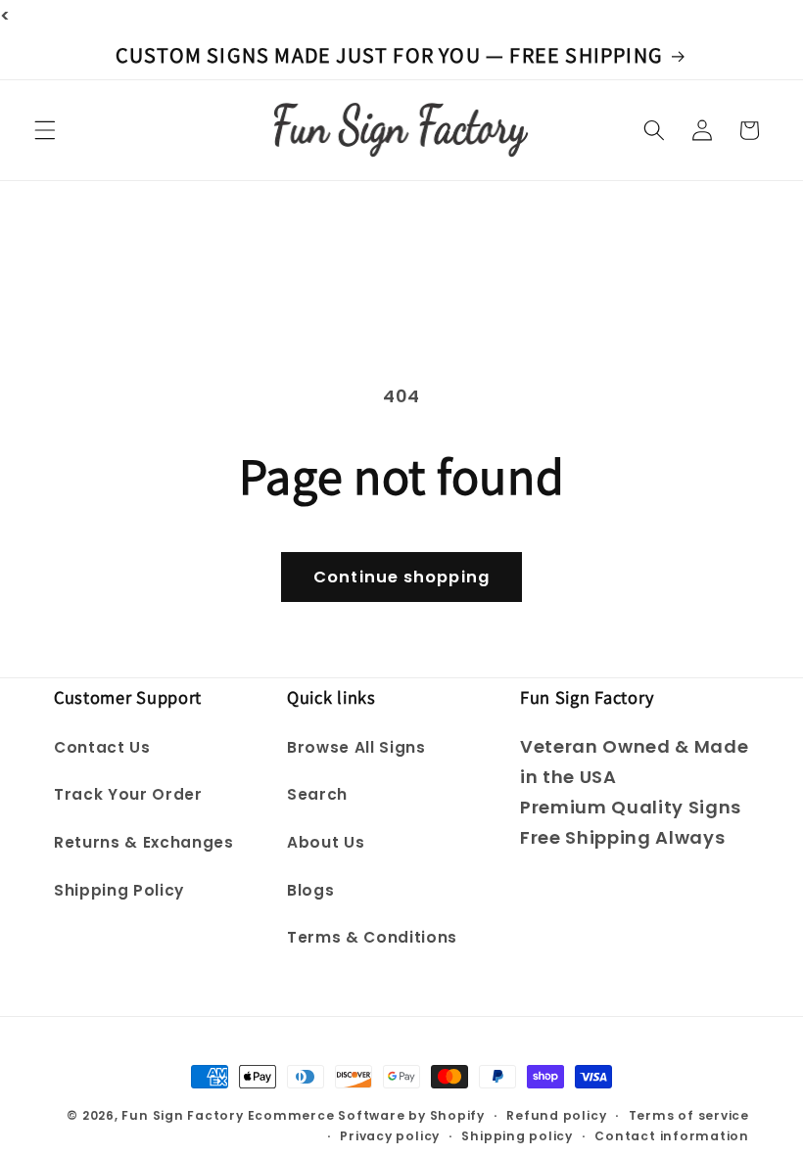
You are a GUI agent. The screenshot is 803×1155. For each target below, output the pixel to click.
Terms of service (689, 1115)
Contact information (671, 1136)
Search (317, 794)
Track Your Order (128, 794)
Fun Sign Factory (182, 1115)
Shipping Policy (119, 890)
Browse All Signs (356, 747)
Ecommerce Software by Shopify (366, 1115)
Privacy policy (390, 1136)
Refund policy (556, 1115)
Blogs (310, 890)
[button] (45, 130)
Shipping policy (517, 1136)
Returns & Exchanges (144, 842)
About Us (325, 842)
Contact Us (102, 747)
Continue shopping (401, 577)
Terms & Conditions (372, 937)
